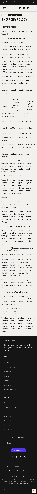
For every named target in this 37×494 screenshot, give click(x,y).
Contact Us (8, 403)
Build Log (7, 425)
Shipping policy (27, 486)
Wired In (22, 476)
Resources (7, 416)
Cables (6, 362)
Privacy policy (25, 483)
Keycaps (6, 376)
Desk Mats (7, 385)
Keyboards (7, 372)
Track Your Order (10, 407)
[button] (33, 8)
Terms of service (13, 486)
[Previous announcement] (3, 2)
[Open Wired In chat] (34, 491)
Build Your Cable (10, 367)
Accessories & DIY (10, 389)
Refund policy (13, 483)
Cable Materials (10, 421)
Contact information (11, 489)
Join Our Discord (10, 430)
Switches (7, 380)
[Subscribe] (30, 443)
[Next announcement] (33, 2)
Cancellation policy (28, 489)
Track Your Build (10, 412)
